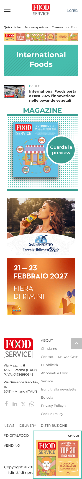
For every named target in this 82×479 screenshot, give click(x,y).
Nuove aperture (36, 27)
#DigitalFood (16, 435)
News (9, 426)
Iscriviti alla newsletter (59, 389)
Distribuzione (54, 426)
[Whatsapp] (32, 403)
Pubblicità (49, 365)
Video (36, 86)
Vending (12, 445)
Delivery (27, 426)
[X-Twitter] (23, 403)
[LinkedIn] (15, 403)
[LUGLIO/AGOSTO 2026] (43, 149)
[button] (7, 10)
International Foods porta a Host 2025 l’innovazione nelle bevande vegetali (52, 96)
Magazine (42, 110)
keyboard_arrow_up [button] (76, 343)
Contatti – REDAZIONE (59, 357)
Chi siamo (49, 349)
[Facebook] (7, 403)
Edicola (47, 397)
